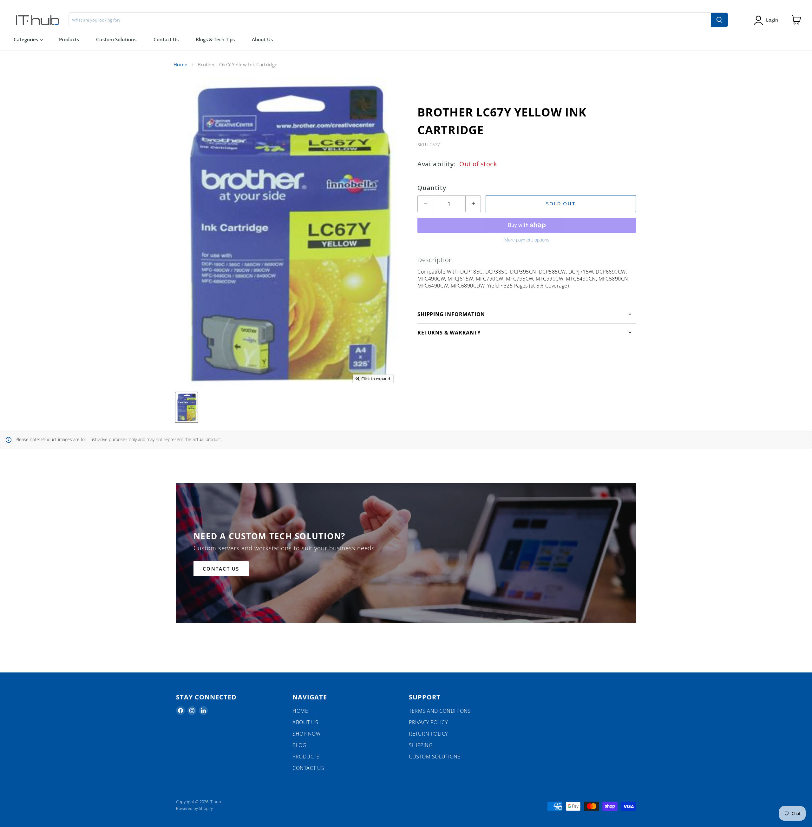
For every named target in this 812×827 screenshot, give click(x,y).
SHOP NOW (306, 733)
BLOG (299, 745)
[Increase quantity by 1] (473, 203)
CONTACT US (308, 767)
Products (69, 39)
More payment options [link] (526, 239)
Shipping (421, 745)
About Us (262, 39)
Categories (26, 39)
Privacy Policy (428, 722)
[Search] (719, 20)
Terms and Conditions (440, 710)
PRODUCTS (305, 756)
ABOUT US (305, 722)
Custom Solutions (116, 39)
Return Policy (428, 733)
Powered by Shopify (194, 808)
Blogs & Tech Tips (215, 39)
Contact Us (166, 39)
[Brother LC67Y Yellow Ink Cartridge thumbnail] (186, 407)
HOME (300, 710)
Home (180, 64)
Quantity (431, 187)
